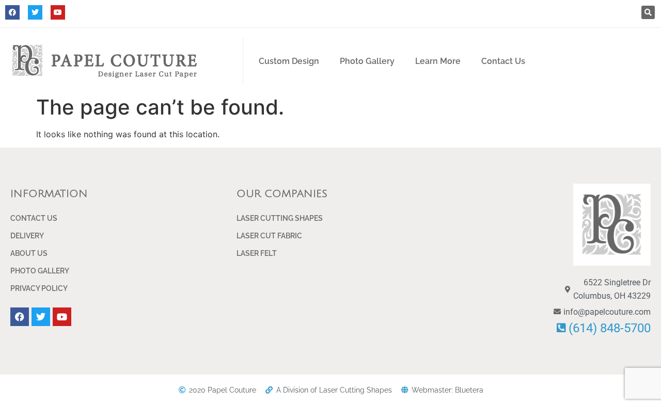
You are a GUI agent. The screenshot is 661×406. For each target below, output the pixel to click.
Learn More (438, 61)
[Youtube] (58, 12)
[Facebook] (12, 12)
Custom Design (289, 61)
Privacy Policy (39, 288)
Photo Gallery (367, 61)
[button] (648, 12)
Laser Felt (257, 253)
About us (29, 253)
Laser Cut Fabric (269, 236)
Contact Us (503, 61)
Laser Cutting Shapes (280, 218)
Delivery (27, 236)
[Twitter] (35, 12)
